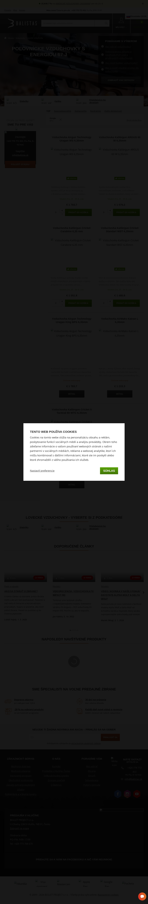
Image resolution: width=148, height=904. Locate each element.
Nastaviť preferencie (42, 470)
